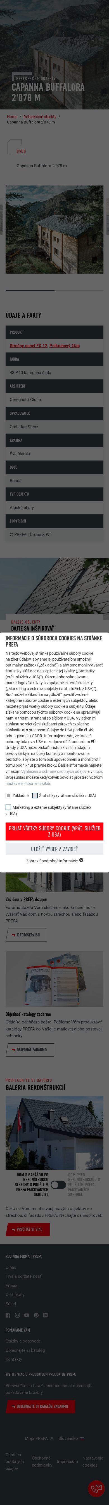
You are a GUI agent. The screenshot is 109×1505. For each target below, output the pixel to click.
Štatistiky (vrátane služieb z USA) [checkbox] (67, 795)
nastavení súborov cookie (28, 783)
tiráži (97, 771)
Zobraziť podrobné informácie (52, 861)
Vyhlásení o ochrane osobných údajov (54, 771)
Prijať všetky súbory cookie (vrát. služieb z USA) (54, 831)
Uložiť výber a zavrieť (54, 849)
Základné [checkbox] (21, 795)
